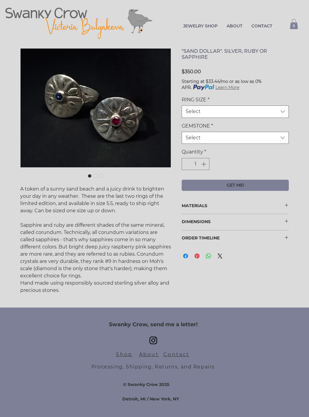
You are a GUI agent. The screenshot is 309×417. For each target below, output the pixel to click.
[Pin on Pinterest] (197, 256)
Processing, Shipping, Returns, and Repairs (153, 367)
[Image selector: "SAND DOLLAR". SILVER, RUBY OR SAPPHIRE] (90, 176)
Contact (176, 354)
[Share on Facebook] (185, 256)
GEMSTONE (197, 126)
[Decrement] (187, 164)
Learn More (227, 87)
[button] (200, 26)
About (149, 354)
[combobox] (235, 112)
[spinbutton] (195, 164)
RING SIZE (195, 100)
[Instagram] (153, 340)
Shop (124, 354)
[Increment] (204, 164)
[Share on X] (220, 256)
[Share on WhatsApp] (208, 256)
